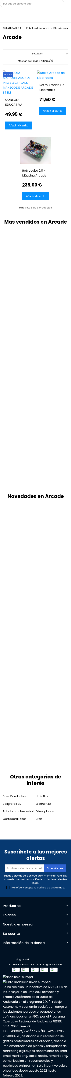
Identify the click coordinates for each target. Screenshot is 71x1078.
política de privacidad (50, 887)
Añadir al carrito (18, 125)
